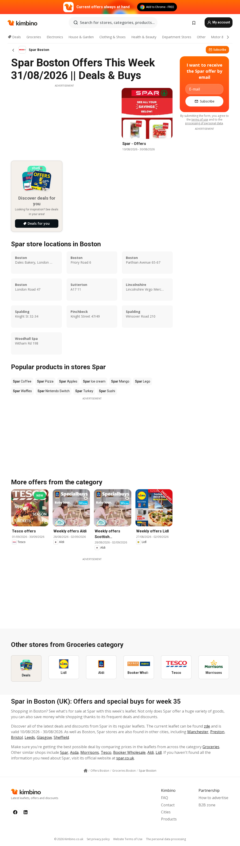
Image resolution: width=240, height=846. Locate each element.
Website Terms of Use (127, 839)
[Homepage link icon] (85, 771)
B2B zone (207, 805)
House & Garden (81, 37)
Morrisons (89, 752)
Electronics (55, 37)
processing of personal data (204, 123)
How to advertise (213, 797)
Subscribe (219, 50)
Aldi (150, 752)
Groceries (33, 37)
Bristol (17, 737)
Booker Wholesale (129, 752)
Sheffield (61, 737)
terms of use (199, 119)
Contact (168, 805)
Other (201, 37)
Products (169, 819)
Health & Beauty (143, 37)
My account (221, 22)
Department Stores (176, 37)
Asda (74, 752)
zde (207, 726)
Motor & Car (220, 37)
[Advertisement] (64, 120)
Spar (64, 752)
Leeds (30, 737)
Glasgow (44, 737)
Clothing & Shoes (112, 37)
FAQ (164, 797)
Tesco (106, 752)
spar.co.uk (125, 758)
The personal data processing (166, 839)
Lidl (159, 752)
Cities (166, 812)
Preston (217, 731)
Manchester (197, 731)
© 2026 (68, 839)
